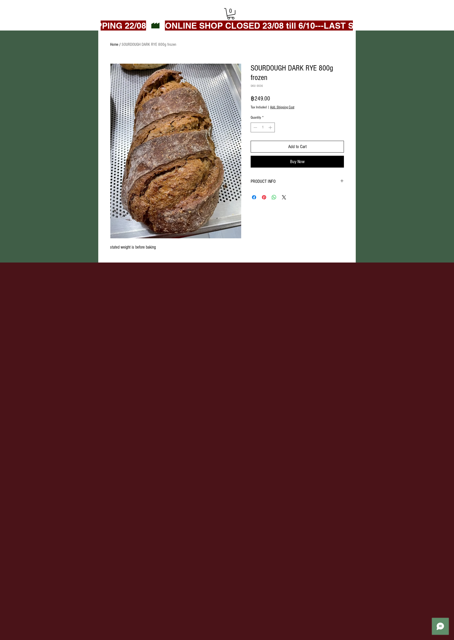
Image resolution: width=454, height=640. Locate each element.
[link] (231, 13)
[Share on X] (284, 197)
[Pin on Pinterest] (264, 197)
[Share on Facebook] (254, 197)
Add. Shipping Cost (282, 107)
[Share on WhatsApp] (274, 197)
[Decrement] (254, 127)
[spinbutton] (262, 127)
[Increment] (270, 127)
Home (114, 44)
